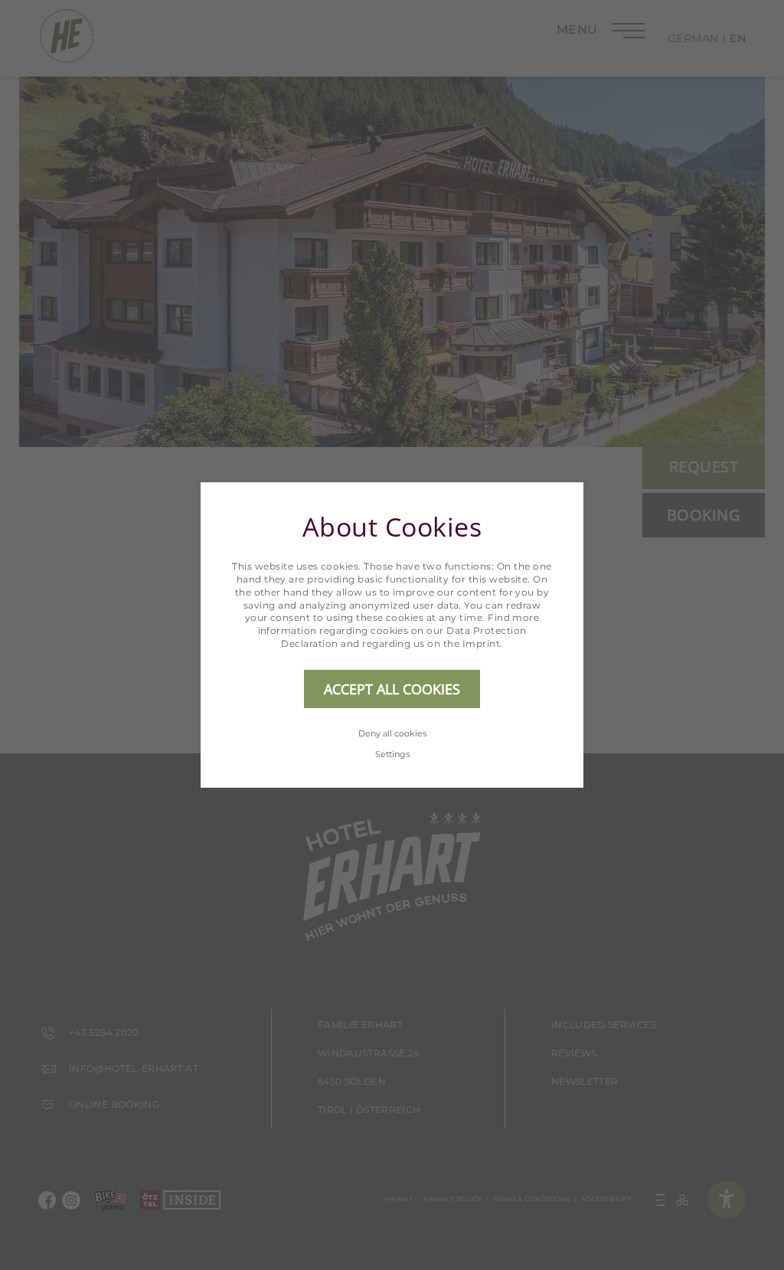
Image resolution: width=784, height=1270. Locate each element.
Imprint (481, 643)
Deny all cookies (392, 733)
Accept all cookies (392, 689)
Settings (392, 754)
